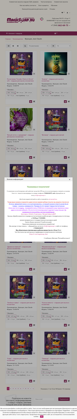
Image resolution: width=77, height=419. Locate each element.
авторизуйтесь (53, 199)
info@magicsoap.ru (40, 195)
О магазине (38, 214)
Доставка (24, 214)
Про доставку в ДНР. (49, 214)
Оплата (30, 214)
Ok (41, 416)
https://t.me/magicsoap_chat (38, 234)
